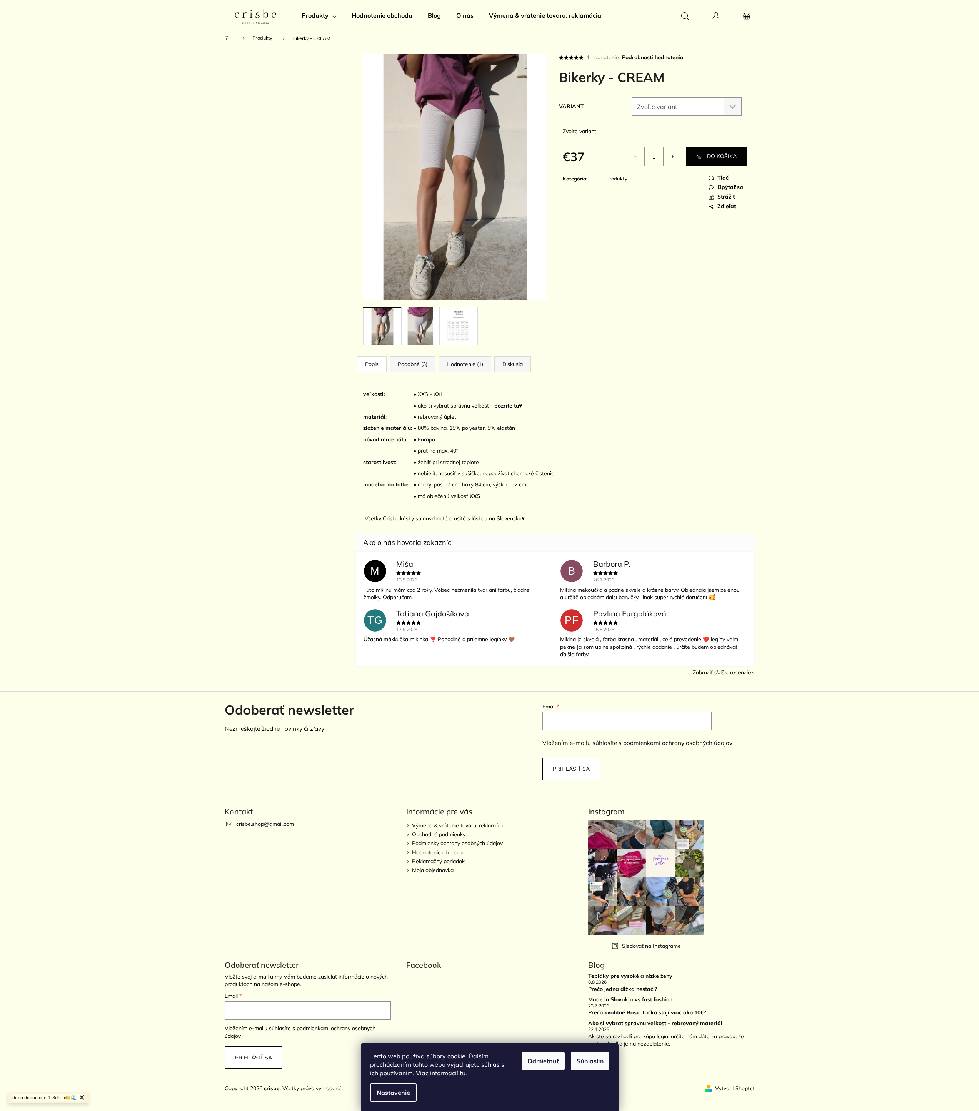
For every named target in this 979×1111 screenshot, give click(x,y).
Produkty (616, 178)
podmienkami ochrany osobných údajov (677, 743)
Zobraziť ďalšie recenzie (722, 672)
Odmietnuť (543, 1061)
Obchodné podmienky (438, 834)
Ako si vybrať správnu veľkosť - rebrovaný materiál (655, 1023)
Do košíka (722, 156)
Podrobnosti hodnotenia (653, 57)
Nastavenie (393, 1092)
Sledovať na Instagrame (651, 945)
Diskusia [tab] (512, 364)
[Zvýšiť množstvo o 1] (672, 156)
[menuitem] (319, 15)
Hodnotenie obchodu (438, 852)
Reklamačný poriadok (438, 861)
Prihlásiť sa (571, 768)
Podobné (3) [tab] (412, 364)
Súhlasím (590, 1061)
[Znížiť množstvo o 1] (635, 156)
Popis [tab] (372, 364)
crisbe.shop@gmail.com (265, 823)
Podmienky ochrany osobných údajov (457, 843)
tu (462, 1073)
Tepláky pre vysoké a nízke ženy (630, 976)
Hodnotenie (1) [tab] (465, 364)
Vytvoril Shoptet (735, 1088)
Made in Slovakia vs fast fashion (630, 999)
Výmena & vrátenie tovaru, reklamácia (458, 825)
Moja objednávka (433, 870)
